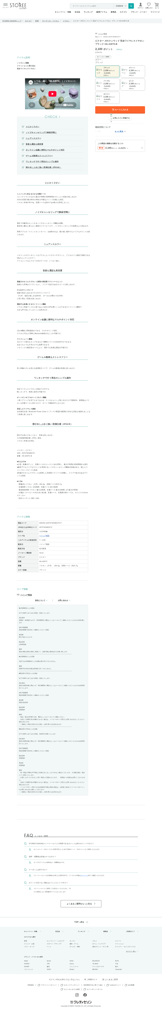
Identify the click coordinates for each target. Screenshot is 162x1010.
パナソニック (28, 969)
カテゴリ (28, 21)
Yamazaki (118, 969)
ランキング (88, 12)
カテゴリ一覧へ (131, 951)
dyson (49, 961)
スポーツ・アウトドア (54, 944)
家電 (37, 21)
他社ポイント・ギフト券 (100, 946)
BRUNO (95, 969)
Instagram (77, 995)
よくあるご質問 (111, 979)
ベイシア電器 (44, 536)
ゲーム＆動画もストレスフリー (39, 156)
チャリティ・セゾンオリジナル (125, 946)
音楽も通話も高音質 (34, 144)
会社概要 (131, 985)
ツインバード (74, 966)
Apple (26, 961)
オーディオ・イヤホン (50, 21)
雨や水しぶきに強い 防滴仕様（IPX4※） (44, 167)
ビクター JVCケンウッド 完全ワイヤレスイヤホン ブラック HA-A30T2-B (101, 21)
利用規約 (31, 985)
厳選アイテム (101, 12)
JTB (48, 964)
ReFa (117, 961)
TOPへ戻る (79, 922)
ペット (49, 946)
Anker (72, 961)
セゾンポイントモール (95, 989)
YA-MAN (95, 964)
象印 (48, 966)
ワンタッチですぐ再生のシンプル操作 (42, 162)
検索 (131, 6)
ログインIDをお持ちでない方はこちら (64, 979)
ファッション (119, 944)
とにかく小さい (32, 127)
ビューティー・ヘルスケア (55, 941)
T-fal (116, 964)
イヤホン (66, 21)
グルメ (94, 941)
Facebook (85, 995)
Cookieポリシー (115, 985)
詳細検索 (119, 6)
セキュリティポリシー (72, 985)
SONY (49, 969)
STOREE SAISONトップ (11, 21)
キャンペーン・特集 (63, 12)
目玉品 (77, 12)
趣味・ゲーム (74, 944)
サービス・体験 (75, 946)
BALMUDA (96, 961)
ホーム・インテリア (99, 944)
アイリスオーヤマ (98, 966)
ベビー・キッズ (29, 946)
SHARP (26, 966)
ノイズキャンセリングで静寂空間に (41, 132)
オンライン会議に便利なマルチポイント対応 (45, 150)
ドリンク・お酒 (29, 944)
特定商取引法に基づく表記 (93, 985)
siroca (72, 964)
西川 (116, 966)
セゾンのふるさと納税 (72, 989)
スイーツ (118, 941)
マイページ (155, 12)
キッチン (72, 941)
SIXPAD (26, 964)
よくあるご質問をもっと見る (79, 904)
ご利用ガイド (130, 931)
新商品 (113, 12)
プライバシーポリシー (49, 985)
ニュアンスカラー (33, 138)
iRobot (72, 969)
